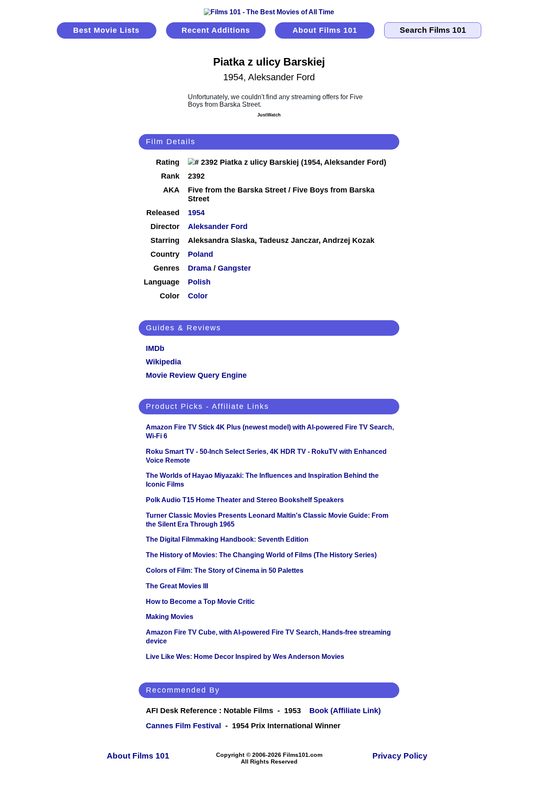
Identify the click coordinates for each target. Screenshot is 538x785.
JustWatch (269, 114)
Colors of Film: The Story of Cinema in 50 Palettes (224, 570)
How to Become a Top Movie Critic (200, 601)
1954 (196, 212)
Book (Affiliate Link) (345, 710)
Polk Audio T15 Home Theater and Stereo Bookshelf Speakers (245, 499)
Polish (199, 282)
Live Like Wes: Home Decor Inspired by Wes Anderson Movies (245, 656)
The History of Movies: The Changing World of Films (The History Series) (261, 554)
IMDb (155, 348)
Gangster (234, 268)
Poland (200, 254)
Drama (199, 268)
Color (198, 296)
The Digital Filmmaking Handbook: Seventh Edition (227, 539)
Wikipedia (163, 362)
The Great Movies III (177, 586)
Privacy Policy (399, 755)
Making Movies (169, 616)
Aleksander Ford (218, 226)
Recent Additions (216, 30)
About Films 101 (325, 30)
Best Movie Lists (106, 30)
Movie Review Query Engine (196, 375)
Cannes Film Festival (183, 726)
